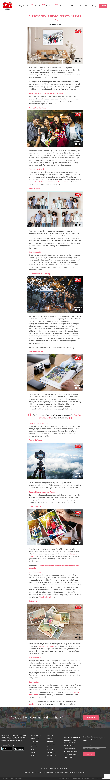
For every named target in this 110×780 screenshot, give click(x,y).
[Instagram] (100, 778)
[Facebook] (97, 778)
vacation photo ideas (46, 646)
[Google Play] (6, 749)
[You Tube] (103, 778)
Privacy (93, 778)
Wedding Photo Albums (70, 754)
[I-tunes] (19, 749)
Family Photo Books (69, 748)
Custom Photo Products (70, 740)
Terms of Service (85, 778)
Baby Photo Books (69, 746)
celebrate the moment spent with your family (51, 182)
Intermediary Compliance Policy (73, 778)
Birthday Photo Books (70, 743)
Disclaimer (61, 778)
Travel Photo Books (69, 757)
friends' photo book (46, 597)
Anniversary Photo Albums (71, 751)
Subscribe (89, 754)
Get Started (90, 718)
